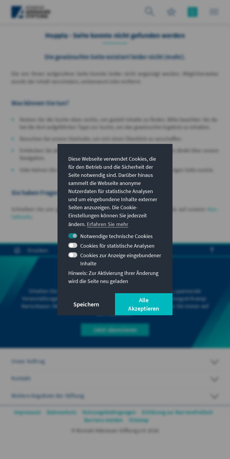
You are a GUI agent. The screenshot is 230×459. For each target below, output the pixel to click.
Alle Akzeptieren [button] (143, 304)
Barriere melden (103, 419)
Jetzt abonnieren (115, 329)
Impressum (27, 412)
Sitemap (139, 419)
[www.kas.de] (31, 12)
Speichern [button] (86, 304)
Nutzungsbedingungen (109, 412)
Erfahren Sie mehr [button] (107, 224)
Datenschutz (61, 412)
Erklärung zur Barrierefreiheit (177, 412)
